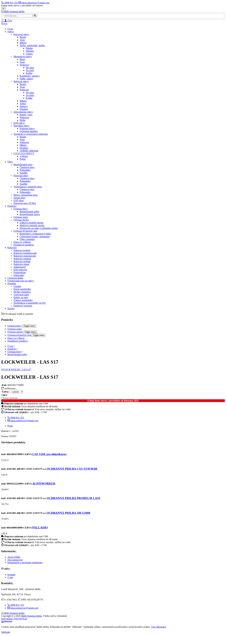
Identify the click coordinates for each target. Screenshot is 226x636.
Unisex (29, 53)
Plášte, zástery (26, 78)
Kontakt (11, 574)
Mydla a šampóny (22, 292)
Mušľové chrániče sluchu (32, 225)
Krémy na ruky (21, 297)
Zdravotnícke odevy (23, 112)
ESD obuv (19, 200)
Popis (10, 426)
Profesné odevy (27, 128)
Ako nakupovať (15, 559)
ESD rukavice (20, 269)
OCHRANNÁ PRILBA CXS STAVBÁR (72, 468)
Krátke (29, 73)
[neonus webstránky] (6, 621)
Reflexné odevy (21, 81)
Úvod (10, 29)
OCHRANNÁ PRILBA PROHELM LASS (73, 498)
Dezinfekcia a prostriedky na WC (30, 303)
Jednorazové (20, 267)
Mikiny (23, 42)
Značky (11, 308)
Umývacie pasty (21, 294)
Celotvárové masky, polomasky (35, 236)
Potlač (23, 159)
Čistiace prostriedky (23, 300)
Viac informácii (158, 627)
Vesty (22, 40)
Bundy (23, 37)
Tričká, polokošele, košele (32, 45)
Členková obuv (27, 167)
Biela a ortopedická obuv (26, 195)
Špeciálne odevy (22, 125)
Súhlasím (5, 632)
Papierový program (23, 305)
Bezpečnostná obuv (23, 164)
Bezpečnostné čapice (30, 214)
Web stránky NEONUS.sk (14, 618)
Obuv (10, 161)
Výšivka (24, 156)
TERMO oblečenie (29, 150)
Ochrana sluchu (21, 220)
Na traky (30, 70)
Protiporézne (20, 272)
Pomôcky (12, 206)
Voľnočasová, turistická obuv (28, 186)
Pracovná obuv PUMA (25, 203)
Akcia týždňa (13, 557)
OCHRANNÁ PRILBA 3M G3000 (68, 512)
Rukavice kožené (22, 250)
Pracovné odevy (21, 34)
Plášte (22, 120)
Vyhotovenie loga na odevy (20, 280)
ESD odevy (19, 123)
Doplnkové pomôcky (24, 244)
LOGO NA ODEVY (24, 153)
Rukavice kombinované (25, 253)
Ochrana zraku (21, 217)
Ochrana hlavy (21, 208)
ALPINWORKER (43, 483)
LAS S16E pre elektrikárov (49, 454)
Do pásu (30, 67)
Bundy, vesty (26, 114)
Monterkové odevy (23, 56)
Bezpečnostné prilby (30, 211)
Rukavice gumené (22, 258)
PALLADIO (40, 527)
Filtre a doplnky (27, 239)
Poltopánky (25, 170)
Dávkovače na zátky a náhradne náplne (39, 228)
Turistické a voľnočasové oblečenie (31, 134)
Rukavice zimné (21, 264)
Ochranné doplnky (29, 131)
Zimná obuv (19, 197)
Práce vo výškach (22, 242)
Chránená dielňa (15, 278)
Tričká (23, 103)
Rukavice (12, 247)
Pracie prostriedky (22, 289)
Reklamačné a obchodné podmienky (25, 562)
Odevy (10, 31)
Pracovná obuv (21, 175)
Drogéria (11, 283)
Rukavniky (19, 275)
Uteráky (17, 286)
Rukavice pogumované (25, 256)
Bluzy (23, 59)
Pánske (29, 48)
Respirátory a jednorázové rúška (35, 233)
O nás (10, 577)
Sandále (23, 172)
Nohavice (24, 65)
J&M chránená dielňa (31, 616)
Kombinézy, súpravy (30, 76)
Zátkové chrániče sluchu (31, 222)
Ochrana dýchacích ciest (25, 231)
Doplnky (24, 109)
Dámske (30, 51)
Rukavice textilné (22, 261)
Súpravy (24, 106)
